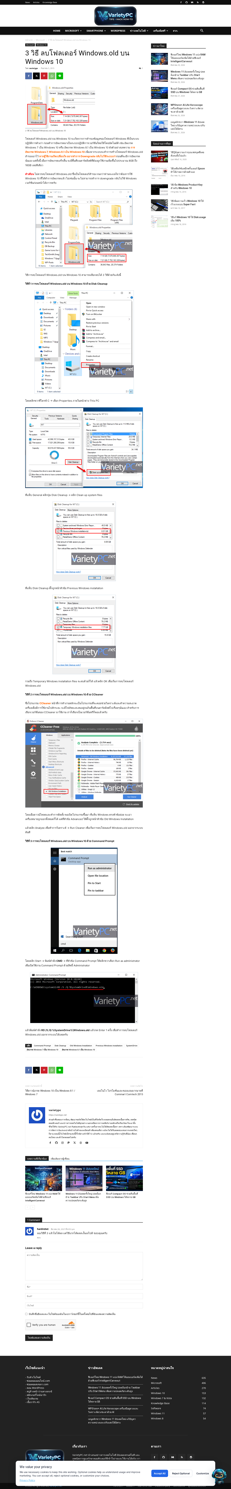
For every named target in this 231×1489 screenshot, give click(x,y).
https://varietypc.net (58, 1115)
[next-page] (33, 1207)
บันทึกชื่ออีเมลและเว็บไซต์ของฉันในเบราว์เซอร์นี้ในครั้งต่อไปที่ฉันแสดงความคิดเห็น (72, 1314)
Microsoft (72, 30)
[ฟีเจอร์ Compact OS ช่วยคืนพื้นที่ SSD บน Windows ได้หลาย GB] (124, 1178)
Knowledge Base (50, 2)
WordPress (118, 30)
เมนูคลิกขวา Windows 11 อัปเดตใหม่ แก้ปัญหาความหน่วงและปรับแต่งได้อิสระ (188, 125)
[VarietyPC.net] (115, 16)
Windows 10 (42, 45)
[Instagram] (63, 1143)
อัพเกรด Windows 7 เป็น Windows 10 (42, 1049)
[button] (202, 31)
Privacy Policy (27, 1480)
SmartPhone (95, 30)
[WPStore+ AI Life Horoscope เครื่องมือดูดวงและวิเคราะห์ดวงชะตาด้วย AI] (159, 109)
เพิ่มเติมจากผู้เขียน (60, 1158)
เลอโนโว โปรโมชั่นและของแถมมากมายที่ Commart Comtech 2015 (120, 1092)
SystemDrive (131, 1045)
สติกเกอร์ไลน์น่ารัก (36, 1395)
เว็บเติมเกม (32, 1398)
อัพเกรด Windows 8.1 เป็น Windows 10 (78, 1049)
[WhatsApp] (52, 76)
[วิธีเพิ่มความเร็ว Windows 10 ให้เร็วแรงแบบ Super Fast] (159, 205)
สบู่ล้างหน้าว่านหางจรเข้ (39, 1391)
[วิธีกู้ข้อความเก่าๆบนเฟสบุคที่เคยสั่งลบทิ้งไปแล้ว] (159, 156)
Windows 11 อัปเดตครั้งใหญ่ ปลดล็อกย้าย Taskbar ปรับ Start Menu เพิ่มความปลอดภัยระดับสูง (83, 1197)
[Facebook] (180, 2)
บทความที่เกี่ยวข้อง (37, 1158)
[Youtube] (88, 1143)
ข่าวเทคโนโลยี (138, 30)
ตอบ (39, 1237)
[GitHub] (186, 2)
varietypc (33, 68)
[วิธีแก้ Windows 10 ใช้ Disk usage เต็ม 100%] (159, 221)
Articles (36, 2)
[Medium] (192, 2)
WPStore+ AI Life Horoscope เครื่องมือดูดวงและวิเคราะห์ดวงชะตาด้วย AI (187, 108)
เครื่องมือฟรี (159, 30)
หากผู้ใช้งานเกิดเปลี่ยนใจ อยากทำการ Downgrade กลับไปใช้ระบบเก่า (77, 156)
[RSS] (197, 2)
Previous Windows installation (109, 1045)
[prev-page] (27, 1207)
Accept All (160, 1473)
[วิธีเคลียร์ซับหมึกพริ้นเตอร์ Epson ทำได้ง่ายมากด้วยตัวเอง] (159, 173)
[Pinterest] (44, 76)
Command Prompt (42, 1045)
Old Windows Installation (81, 1045)
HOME (56, 30)
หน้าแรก (29, 40)
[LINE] (59, 76)
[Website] (82, 1143)
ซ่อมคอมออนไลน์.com (38, 1380)
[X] (36, 76)
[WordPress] (203, 2)
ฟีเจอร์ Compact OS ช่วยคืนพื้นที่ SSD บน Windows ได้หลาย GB (114, 1400)
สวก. (175, 30)
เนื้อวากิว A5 (33, 1402)
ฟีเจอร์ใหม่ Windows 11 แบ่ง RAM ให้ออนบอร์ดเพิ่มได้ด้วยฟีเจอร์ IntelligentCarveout (42, 1197)
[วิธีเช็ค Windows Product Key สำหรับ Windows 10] (159, 189)
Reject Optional (181, 1473)
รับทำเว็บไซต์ (34, 1377)
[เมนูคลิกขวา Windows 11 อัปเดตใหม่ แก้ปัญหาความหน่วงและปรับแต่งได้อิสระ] (159, 126)
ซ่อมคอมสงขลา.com (37, 1384)
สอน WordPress (35, 1387)
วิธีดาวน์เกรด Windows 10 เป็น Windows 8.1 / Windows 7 (50, 1092)
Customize (202, 1473)
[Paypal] (70, 1143)
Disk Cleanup (60, 1045)
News (27, 2)
